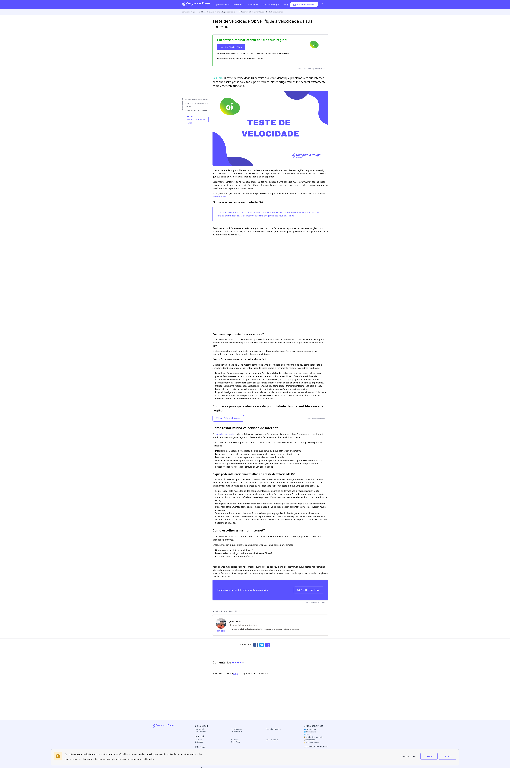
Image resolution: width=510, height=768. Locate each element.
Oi (239, 339)
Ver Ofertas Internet (230, 418)
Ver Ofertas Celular (310, 590)
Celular (251, 4)
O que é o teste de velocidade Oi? (196, 99)
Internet (237, 4)
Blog (285, 4)
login (235, 673)
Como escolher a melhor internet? (196, 110)
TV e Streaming (269, 4)
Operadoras (221, 4)
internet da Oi (219, 196)
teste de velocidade (224, 434)
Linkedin (221, 631)
